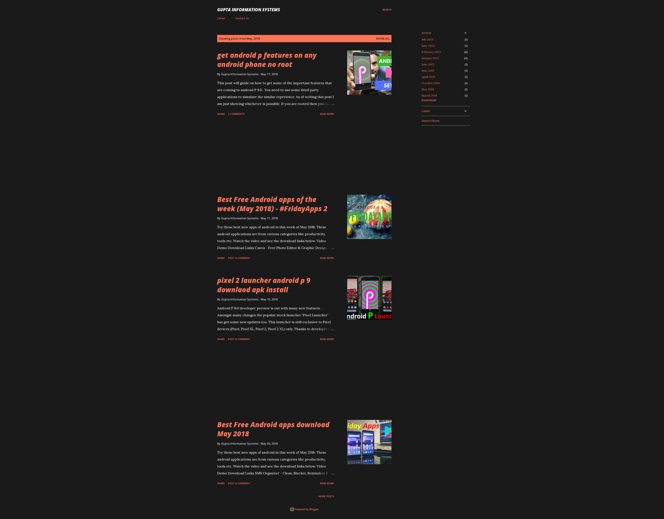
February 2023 (431, 52)
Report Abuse (430, 121)
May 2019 (428, 89)
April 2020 (428, 77)
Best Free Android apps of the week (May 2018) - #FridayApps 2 (272, 204)
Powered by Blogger (306, 509)
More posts (326, 496)
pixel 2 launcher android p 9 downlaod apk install (263, 284)
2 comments (236, 114)
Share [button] (221, 114)
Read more (327, 114)
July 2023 (427, 39)
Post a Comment (239, 258)
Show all (383, 38)
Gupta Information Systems (248, 9)
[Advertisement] (275, 156)
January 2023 (430, 58)
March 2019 (429, 95)
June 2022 (428, 64)
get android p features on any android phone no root (267, 59)
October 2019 (431, 83)
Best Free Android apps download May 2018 (273, 429)
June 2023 (428, 45)
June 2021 (428, 70)
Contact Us (242, 18)
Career (221, 18)
